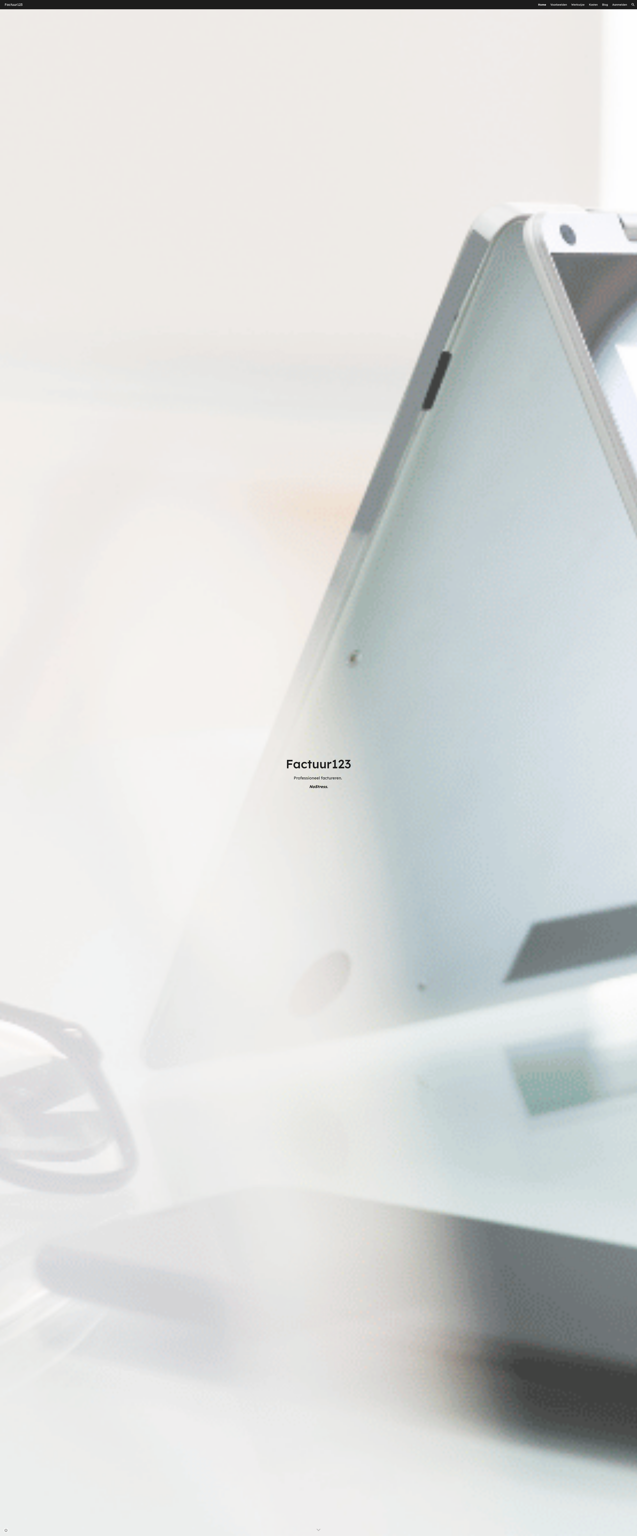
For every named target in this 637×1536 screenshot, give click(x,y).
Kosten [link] (593, 4)
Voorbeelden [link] (558, 4)
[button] (633, 5)
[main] (318, 772)
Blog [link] (605, 4)
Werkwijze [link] (578, 4)
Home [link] (542, 4)
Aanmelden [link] (619, 4)
